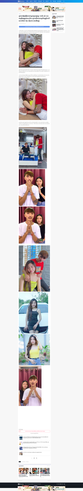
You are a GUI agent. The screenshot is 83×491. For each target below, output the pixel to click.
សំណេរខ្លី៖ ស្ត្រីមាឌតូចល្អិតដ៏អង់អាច (59, 21)
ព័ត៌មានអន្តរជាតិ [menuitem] (40, 1)
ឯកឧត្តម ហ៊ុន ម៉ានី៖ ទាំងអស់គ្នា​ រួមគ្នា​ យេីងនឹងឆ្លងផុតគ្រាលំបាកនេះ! (60, 17)
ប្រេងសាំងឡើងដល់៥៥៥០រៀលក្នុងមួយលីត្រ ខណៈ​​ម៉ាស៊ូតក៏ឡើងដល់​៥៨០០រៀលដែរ (45, 475)
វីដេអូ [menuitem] (51, 1)
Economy (38, 3)
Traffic (25, 3)
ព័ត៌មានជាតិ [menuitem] (35, 1)
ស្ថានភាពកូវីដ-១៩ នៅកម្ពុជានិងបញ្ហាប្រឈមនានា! (60, 25)
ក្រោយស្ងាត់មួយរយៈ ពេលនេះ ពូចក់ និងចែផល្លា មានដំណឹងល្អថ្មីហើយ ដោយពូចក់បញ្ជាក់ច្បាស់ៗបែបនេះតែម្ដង (23, 475)
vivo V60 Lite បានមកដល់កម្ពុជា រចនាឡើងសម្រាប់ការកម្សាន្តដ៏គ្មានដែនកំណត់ (32, 452)
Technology (34, 3)
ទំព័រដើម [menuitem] (27, 1)
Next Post (49, 480)
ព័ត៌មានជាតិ (27, 461)
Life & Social (30, 3)
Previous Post (20, 480)
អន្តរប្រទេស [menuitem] (31, 1)
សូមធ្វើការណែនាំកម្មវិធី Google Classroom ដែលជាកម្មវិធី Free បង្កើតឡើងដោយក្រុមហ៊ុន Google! (60, 29)
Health (42, 3)
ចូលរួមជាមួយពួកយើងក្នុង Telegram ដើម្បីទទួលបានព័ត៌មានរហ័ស (34, 26)
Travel (45, 3)
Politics (22, 3)
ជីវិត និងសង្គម (24, 461)
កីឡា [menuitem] (43, 1)
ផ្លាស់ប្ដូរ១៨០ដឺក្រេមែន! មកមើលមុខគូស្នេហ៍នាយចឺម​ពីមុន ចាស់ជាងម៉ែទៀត (34, 475)
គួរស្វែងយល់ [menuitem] (47, 1)
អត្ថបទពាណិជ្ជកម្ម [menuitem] (59, 1)
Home (19, 3)
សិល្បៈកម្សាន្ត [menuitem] (54, 1)
